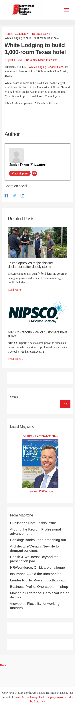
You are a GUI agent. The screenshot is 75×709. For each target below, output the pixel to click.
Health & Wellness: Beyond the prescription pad (34, 559)
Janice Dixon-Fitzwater (27, 164)
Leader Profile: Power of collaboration (39, 580)
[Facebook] (6, 195)
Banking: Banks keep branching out (38, 540)
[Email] (34, 173)
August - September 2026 (40, 435)
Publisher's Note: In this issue (33, 523)
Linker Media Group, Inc (28, 697)
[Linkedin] (22, 195)
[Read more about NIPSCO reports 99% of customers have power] (37, 311)
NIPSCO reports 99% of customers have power (37, 334)
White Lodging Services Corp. (46, 67)
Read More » (15, 289)
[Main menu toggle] (66, 10)
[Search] (65, 404)
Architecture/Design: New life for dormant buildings (35, 548)
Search (14, 397)
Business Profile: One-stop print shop (39, 587)
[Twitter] (14, 195)
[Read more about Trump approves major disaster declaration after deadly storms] (37, 242)
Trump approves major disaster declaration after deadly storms (30, 265)
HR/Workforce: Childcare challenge (37, 567)
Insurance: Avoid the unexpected (36, 574)
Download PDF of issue (40, 491)
